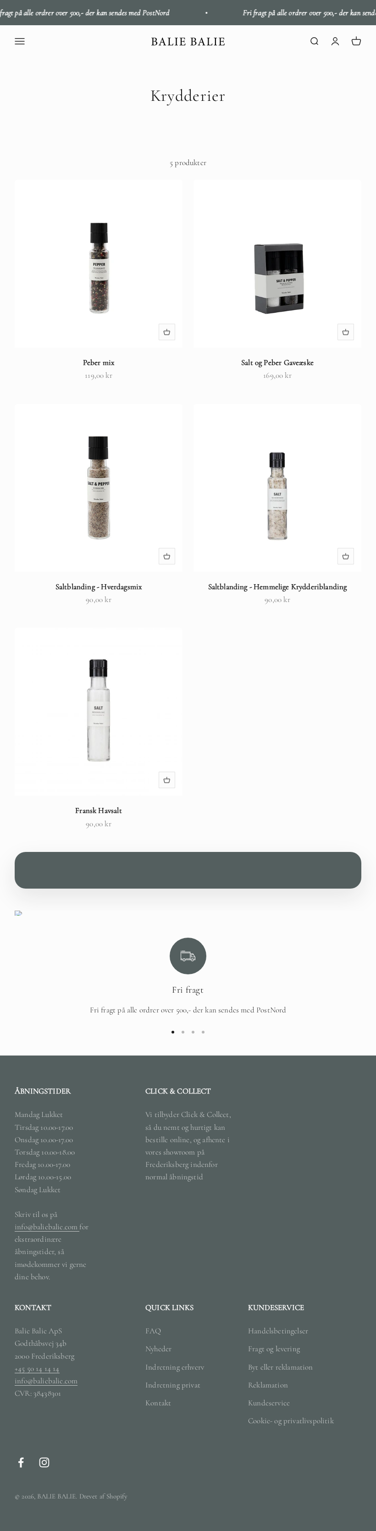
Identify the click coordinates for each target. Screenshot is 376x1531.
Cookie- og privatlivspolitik (291, 1421)
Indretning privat (172, 1385)
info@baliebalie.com (47, 1227)
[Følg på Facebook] (21, 1462)
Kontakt (158, 1403)
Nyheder (158, 1349)
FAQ (153, 1331)
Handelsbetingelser (278, 1331)
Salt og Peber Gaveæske (277, 362)
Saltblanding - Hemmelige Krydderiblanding (277, 586)
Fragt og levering (274, 1349)
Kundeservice (269, 1403)
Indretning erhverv (174, 1367)
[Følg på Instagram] (44, 1462)
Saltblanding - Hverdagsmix (98, 586)
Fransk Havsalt (98, 810)
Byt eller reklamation (280, 1367)
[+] (167, 332)
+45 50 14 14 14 (37, 1368)
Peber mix (99, 362)
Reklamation (268, 1385)
